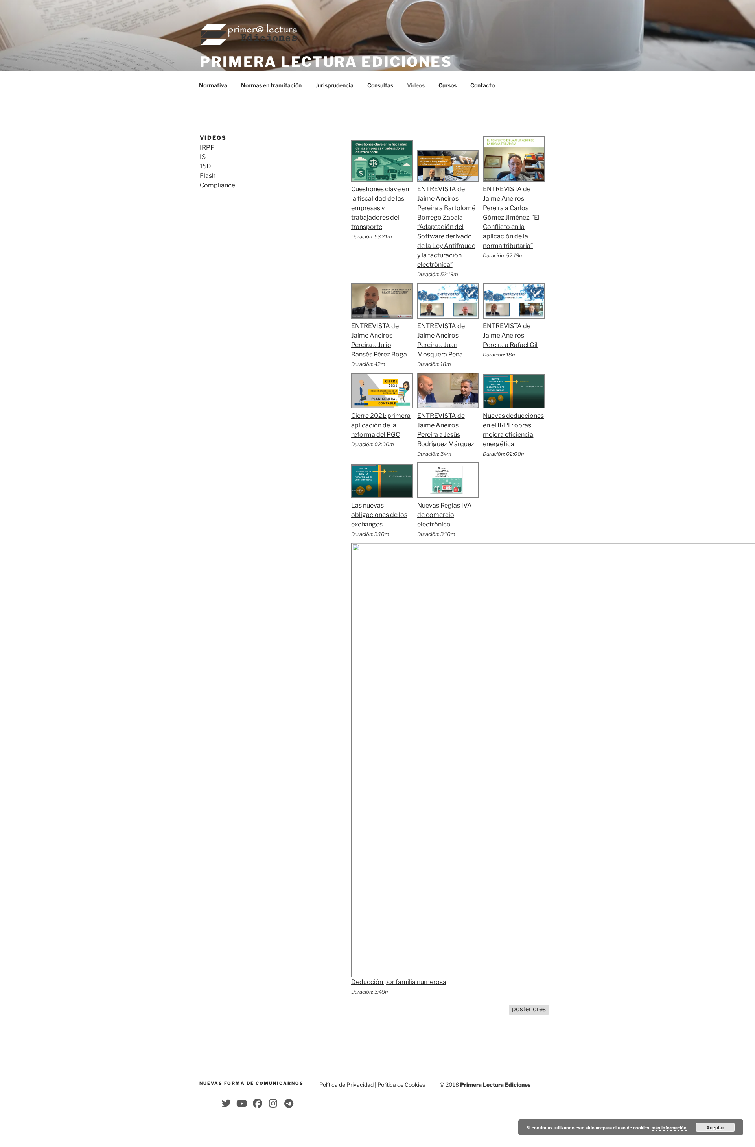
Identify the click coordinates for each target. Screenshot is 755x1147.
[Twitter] (226, 1103)
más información (669, 1127)
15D (205, 166)
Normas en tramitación (271, 85)
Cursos (447, 85)
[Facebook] (257, 1103)
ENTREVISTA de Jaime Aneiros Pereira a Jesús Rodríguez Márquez (445, 430)
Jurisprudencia (334, 85)
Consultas (380, 85)
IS (203, 157)
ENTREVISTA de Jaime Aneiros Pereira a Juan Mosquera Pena (441, 340)
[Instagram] (273, 1103)
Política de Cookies (401, 1084)
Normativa (213, 85)
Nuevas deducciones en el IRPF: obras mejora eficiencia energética (513, 430)
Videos (416, 85)
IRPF (207, 147)
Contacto (482, 85)
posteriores (529, 1009)
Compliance (217, 185)
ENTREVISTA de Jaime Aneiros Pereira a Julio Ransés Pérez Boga (379, 340)
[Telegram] (289, 1103)
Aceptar (715, 1127)
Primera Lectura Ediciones (326, 61)
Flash (207, 175)
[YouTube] (242, 1103)
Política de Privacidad (346, 1084)
